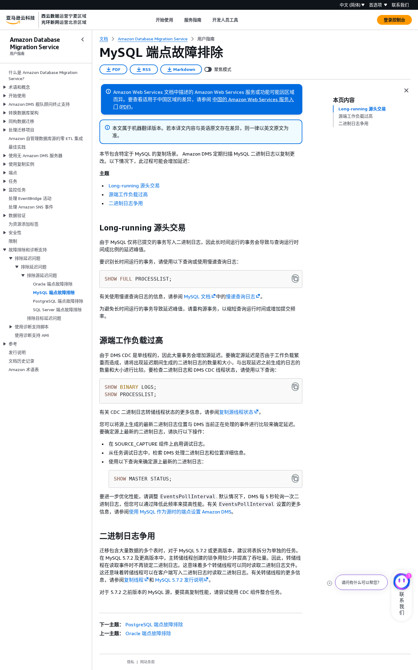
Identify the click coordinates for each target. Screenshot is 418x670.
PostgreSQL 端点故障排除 (154, 624)
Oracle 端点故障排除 (148, 633)
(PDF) (125, 107)
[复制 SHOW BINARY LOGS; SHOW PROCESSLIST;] (295, 386)
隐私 (130, 662)
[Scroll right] (243, 20)
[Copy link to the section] (94, 228)
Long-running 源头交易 (134, 185)
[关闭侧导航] (82, 39)
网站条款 (147, 662)
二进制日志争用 (126, 203)
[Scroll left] (151, 20)
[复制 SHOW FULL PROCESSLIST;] (295, 278)
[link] (206, 39)
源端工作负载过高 (128, 194)
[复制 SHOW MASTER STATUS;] (295, 478)
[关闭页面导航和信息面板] (406, 90)
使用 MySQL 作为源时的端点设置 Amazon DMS (180, 512)
